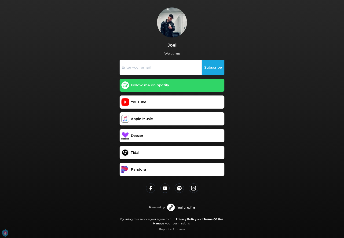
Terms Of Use (213, 219)
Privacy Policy (186, 219)
